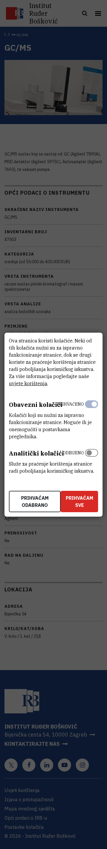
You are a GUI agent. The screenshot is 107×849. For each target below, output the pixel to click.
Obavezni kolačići (35, 405)
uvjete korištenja (28, 383)
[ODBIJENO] (91, 460)
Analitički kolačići (36, 453)
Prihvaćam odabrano (35, 501)
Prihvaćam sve (79, 501)
